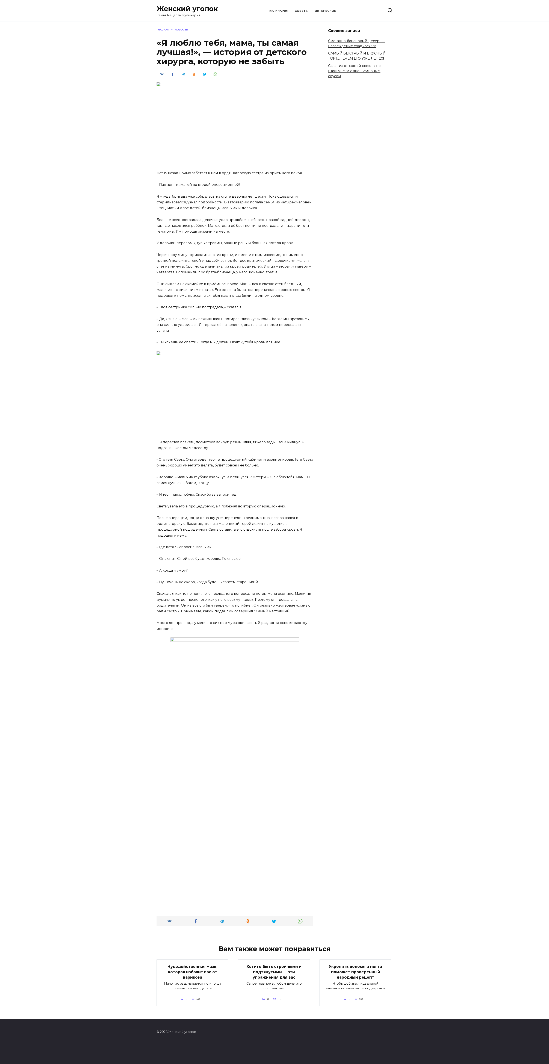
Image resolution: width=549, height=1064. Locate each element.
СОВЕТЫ (301, 10)
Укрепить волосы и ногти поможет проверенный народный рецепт (355, 971)
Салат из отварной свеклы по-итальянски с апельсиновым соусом (355, 71)
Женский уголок (187, 9)
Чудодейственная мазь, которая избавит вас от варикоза (192, 971)
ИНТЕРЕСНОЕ (325, 10)
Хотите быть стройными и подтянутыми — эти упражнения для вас (274, 971)
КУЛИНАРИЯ (278, 10)
